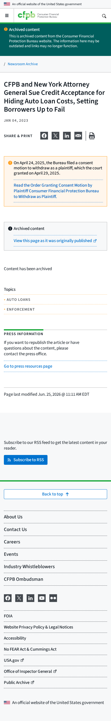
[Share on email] (78, 135)
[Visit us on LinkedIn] (30, 597)
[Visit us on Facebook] (8, 597)
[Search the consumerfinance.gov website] (104, 15)
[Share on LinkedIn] (67, 135)
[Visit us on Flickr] (53, 597)
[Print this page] (92, 136)
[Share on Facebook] (44, 135)
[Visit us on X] (19, 597)
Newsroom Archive (23, 64)
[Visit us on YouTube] (42, 597)
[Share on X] (55, 135)
